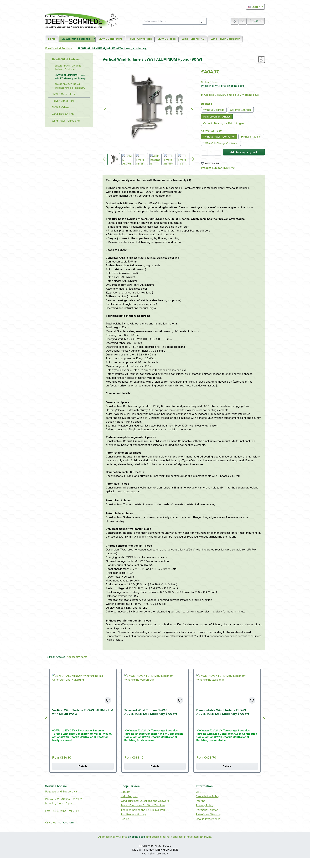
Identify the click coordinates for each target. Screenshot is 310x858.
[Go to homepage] (81, 20)
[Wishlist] (234, 21)
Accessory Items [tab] (77, 656)
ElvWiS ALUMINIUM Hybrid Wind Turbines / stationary (70, 77)
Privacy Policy (204, 805)
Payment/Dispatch (207, 810)
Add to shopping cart (243, 152)
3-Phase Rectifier (251, 136)
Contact (125, 791)
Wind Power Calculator (66, 120)
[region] (148, 116)
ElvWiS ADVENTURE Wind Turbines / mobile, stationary (70, 86)
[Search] (203, 21)
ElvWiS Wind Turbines (66, 59)
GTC (198, 791)
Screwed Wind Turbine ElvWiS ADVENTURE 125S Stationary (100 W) (150, 712)
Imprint (200, 800)
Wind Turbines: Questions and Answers (145, 800)
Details (82, 766)
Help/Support (129, 796)
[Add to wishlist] (108, 700)
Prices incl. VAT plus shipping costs (222, 85)
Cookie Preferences (208, 819)
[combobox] (170, 21)
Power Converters (63, 100)
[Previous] (105, 109)
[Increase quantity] (218, 152)
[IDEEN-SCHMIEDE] (261, 59)
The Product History (133, 814)
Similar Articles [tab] (56, 656)
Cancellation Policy (207, 796)
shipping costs (136, 836)
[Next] (192, 109)
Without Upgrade (213, 109)
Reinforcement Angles (217, 116)
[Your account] (242, 21)
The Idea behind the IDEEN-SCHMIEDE (145, 810)
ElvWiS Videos (60, 107)
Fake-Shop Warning (208, 814)
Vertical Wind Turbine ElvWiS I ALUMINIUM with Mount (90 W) (82, 712)
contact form (66, 822)
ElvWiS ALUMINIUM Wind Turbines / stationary (68, 67)
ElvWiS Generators (63, 94)
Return (125, 819)
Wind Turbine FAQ (63, 114)
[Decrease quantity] (204, 152)
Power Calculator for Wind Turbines (143, 805)
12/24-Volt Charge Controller (221, 143)
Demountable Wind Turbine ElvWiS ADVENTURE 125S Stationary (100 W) (222, 712)
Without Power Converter (219, 136)
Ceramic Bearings (241, 109)
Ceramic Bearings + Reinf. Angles (223, 123)
